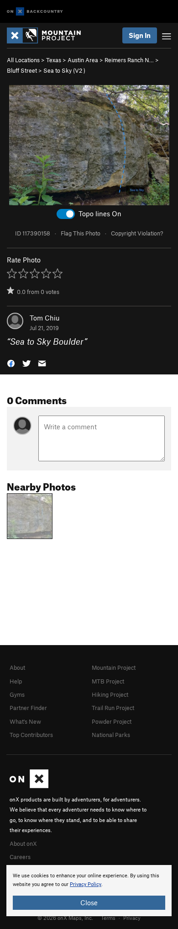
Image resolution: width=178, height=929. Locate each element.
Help (16, 681)
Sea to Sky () (64, 70)
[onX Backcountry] (35, 11)
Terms (108, 917)
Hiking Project (110, 694)
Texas (53, 60)
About (17, 667)
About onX (23, 843)
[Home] (48, 35)
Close (89, 902)
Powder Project (111, 721)
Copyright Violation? (137, 233)
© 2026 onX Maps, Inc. (65, 917)
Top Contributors (31, 734)
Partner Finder (28, 707)
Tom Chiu (45, 318)
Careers (20, 856)
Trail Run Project (113, 707)
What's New (25, 721)
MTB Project (108, 681)
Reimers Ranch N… (129, 60)
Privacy (132, 917)
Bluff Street (22, 70)
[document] (89, 890)
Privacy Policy (85, 884)
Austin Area (83, 60)
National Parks (111, 734)
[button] (11, 363)
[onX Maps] (29, 786)
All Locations (23, 60)
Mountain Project (114, 667)
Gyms (17, 694)
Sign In (140, 35)
